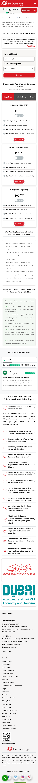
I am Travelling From (13, 64)
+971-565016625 (9, 632)
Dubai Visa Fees (7, 673)
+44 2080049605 (10, 647)
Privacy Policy (6, 701)
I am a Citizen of (11, 54)
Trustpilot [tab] (9, 360)
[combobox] (19, 59)
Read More (31, 46)
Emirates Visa (6, 704)
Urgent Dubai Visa (8, 670)
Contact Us (6, 692)
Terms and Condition (9, 698)
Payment (5, 680)
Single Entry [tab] (8, 97)
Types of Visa (6, 664)
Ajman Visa (6, 723)
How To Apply (6, 667)
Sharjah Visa (6, 717)
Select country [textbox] (9, 59)
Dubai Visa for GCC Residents (12, 686)
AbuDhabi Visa (7, 720)
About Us (5, 695)
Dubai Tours (6, 658)
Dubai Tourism (7, 661)
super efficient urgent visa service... (16, 377)
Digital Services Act (8, 726)
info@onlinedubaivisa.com (13, 644)
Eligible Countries (8, 683)
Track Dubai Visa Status (10, 677)
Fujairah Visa (6, 707)
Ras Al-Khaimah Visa (9, 713)
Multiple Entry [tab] (21, 97)
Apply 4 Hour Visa (29, 10)
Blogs (4, 689)
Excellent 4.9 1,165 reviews (19, 365)
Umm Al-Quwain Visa (9, 710)
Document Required (9, 729)
